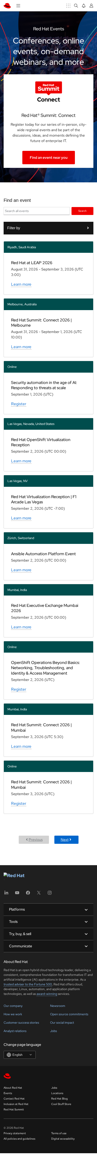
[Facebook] (28, 894)
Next (65, 839)
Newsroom (57, 1006)
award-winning (47, 994)
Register (18, 403)
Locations (57, 1093)
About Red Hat (13, 1088)
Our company (13, 1006)
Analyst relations (15, 1031)
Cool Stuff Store (61, 1104)
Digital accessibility (63, 1139)
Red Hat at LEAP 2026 (31, 262)
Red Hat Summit (14, 1109)
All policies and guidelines (19, 1139)
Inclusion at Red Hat (16, 1104)
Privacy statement (15, 1133)
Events (8, 1093)
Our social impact (62, 1022)
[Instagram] (49, 894)
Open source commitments (69, 1014)
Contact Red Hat (14, 1098)
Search (82, 211)
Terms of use (59, 1133)
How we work (13, 1014)
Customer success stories (21, 1022)
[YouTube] (17, 894)
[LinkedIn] (6, 894)
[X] (39, 894)
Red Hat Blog (59, 1098)
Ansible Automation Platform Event (43, 553)
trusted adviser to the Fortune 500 (28, 984)
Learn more (21, 284)
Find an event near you (48, 157)
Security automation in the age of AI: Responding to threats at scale (44, 385)
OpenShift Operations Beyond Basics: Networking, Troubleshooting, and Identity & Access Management (45, 668)
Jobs (53, 1031)
